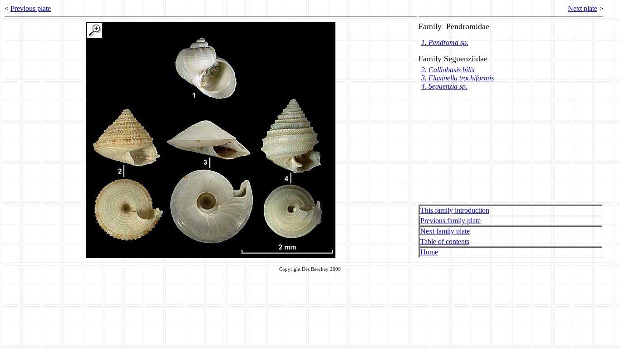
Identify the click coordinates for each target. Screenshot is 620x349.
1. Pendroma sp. (444, 42)
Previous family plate (450, 220)
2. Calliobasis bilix (448, 70)
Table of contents (444, 241)
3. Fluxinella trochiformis (457, 78)
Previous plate (30, 8)
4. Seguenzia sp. (444, 86)
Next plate (582, 8)
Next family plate (445, 231)
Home (429, 252)
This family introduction (454, 210)
